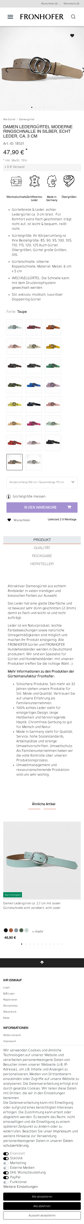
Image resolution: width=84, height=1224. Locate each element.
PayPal (15, 1178)
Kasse (6, 1018)
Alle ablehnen (42, 1206)
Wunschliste (70, 34)
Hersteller (42, 564)
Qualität (42, 548)
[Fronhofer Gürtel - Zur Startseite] (42, 19)
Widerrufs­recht (12, 1035)
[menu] (10, 16)
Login (6, 987)
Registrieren (10, 1000)
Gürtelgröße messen (29, 497)
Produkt (42, 540)
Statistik (16, 1159)
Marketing (18, 1163)
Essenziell (17, 1154)
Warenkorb (9, 1012)
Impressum (9, 1041)
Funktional (18, 1182)
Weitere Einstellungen (20, 1187)
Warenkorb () (71, 4)
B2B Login (9, 993)
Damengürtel (26, 119)
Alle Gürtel (9, 119)
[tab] (42, 540)
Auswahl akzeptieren (42, 1216)
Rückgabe (42, 556)
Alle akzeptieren (42, 1197)
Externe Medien (22, 1168)
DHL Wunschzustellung (28, 1173)
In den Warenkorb (40, 508)
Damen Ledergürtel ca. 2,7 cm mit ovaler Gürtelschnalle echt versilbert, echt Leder (32, 906)
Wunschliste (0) (49, 4)
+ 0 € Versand (14, 167)
